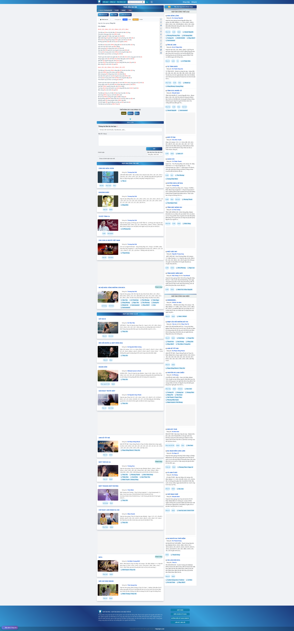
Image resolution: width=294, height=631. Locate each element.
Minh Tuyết (125, 479)
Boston (172, 289)
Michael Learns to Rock (134, 371)
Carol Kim (135, 477)
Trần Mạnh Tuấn (172, 203)
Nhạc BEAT (146, 305)
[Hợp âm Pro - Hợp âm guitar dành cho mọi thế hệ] (99, 2)
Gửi (154, 149)
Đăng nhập (186, 2)
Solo (154, 305)
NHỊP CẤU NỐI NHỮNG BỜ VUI (177, 322)
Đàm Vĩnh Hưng (148, 474)
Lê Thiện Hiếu (186, 61)
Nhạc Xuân (108, 185)
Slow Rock (110, 257)
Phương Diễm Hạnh (173, 400)
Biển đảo (102, 185)
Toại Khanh (186, 275)
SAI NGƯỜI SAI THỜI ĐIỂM (176, 538)
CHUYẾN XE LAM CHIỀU (175, 372)
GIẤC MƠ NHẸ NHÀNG (106, 581)
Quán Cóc (171, 159)
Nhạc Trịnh (168, 82)
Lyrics (129, 19)
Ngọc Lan (191, 268)
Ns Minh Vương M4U (133, 561)
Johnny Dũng (134, 479)
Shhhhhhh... (172, 300)
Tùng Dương (125, 253)
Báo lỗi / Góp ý (102, 134)
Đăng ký (194, 2)
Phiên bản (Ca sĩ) (103, 14)
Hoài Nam (181, 338)
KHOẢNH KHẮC (104, 192)
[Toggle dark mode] (151, 2)
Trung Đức (187, 344)
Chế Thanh (170, 397)
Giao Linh (189, 389)
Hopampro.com (159, 629)
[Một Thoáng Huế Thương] (108, 494)
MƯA (100, 557)
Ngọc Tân (136, 302)
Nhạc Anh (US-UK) (170, 445)
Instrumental (135, 305)
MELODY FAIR (172, 429)
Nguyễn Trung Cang (178, 254)
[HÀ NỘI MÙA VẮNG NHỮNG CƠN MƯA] (108, 297)
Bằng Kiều (125, 205)
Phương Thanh (135, 474)
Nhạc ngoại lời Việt (105, 384)
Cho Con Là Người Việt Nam (109, 240)
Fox (177, 61)
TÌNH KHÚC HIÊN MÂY (175, 273)
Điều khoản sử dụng (180, 614)
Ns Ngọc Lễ (175, 453)
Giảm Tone (160, 28)
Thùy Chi (112, 23)
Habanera (180, 388)
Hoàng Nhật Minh (172, 179)
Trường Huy (131, 466)
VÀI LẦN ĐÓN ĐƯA (173, 560)
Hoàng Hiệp (175, 185)
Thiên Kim (125, 477)
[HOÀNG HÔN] (108, 375)
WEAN (174, 302)
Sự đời (117, 10)
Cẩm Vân (125, 300)
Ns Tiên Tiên (131, 323)
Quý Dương (180, 341)
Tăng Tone (160, 22)
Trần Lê (174, 562)
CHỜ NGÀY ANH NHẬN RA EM (109, 510)
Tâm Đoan (179, 395)
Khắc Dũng (187, 223)
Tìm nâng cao (121, 2)
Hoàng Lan (180, 392)
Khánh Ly (187, 82)
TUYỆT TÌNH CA (104, 216)
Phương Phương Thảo (173, 35)
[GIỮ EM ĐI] (108, 327)
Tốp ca (124, 181)
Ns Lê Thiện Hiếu (177, 47)
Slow (172, 175)
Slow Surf (111, 336)
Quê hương (104, 305)
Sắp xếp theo (151, 152)
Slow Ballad (110, 233)
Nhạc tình (105, 574)
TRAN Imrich (105, 19)
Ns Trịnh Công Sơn (177, 69)
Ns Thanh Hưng (176, 541)
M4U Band (125, 569)
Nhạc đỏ (104, 257)
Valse (179, 82)
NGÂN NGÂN (181, 38)
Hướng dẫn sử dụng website (180, 618)
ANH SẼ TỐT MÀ (104, 438)
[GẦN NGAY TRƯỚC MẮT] (108, 399)
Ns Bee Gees (175, 431)
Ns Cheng (175, 475)
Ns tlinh (179, 302)
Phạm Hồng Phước (127, 450)
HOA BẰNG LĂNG (173, 16)
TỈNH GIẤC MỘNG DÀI (174, 207)
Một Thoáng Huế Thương (108, 486)
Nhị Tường (175, 275)
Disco (114, 185)
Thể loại (105, 2)
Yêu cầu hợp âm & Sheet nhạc (183, 7)
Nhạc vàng (168, 388)
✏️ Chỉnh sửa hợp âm (125, 14)
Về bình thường (160, 25)
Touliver (181, 580)
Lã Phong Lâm (126, 229)
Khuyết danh (176, 93)
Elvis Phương (182, 268)
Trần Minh (130, 490)
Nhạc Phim (105, 527)
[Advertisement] (130, 272)
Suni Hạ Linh (182, 510)
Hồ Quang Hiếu (187, 35)
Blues (111, 360)
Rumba (172, 267)
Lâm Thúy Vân (145, 477)
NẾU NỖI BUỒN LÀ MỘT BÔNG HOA (111, 343)
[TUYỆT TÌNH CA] (108, 225)
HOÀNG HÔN (103, 367)
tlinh (179, 316)
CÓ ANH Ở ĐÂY (172, 472)
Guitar (124, 113)
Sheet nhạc (158, 287)
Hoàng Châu (190, 392)
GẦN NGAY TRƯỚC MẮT (107, 391)
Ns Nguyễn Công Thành (134, 395)
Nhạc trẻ (105, 209)
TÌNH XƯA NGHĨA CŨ (174, 90)
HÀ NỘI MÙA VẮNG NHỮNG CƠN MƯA (112, 287)
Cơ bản (141, 19)
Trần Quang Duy (132, 585)
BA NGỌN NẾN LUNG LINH (176, 451)
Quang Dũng (179, 86)
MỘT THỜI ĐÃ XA (105, 462)
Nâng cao (135, 19)
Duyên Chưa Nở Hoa (175, 183)
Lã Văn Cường (176, 209)
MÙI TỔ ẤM (171, 137)
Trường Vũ (170, 38)
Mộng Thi (170, 395)
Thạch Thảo (178, 397)
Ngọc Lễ (190, 467)
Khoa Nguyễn (188, 289)
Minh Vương (126, 593)
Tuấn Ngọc (156, 300)
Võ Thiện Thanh (177, 161)
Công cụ (112, 2)
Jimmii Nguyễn (188, 32)
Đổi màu (160, 43)
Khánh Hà (125, 305)
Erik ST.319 (190, 510)
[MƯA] (108, 566)
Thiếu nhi (168, 467)
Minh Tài (180, 289)
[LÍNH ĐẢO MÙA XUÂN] (108, 177)
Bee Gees (190, 445)
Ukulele (130, 113)
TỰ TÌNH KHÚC (172, 66)
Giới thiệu (180, 610)
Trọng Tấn (191, 338)
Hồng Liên (190, 341)
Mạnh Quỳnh (171, 402)
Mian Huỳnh (131, 514)
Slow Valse (110, 408)
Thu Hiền (180, 344)
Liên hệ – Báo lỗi (180, 622)
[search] (147, 2)
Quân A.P (180, 153)
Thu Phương (145, 300)
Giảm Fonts (160, 40)
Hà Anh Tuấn (171, 582)
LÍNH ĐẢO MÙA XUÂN (106, 168)
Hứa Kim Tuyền (176, 139)
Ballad (123, 10)
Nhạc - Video (114, 14)
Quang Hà (156, 302)
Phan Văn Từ (185, 324)
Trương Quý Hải (108, 10)
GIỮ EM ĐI (102, 319)
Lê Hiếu (190, 580)
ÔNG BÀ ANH (171, 45)
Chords (125, 19)
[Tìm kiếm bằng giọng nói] (142, 2)
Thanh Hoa (170, 341)
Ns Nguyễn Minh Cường (134, 347)
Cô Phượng (175, 375)
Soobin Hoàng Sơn (172, 580)
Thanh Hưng (176, 554)
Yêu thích (160, 19)
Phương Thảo (183, 467)
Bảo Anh (180, 489)
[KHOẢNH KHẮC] (108, 201)
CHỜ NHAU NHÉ (172, 494)
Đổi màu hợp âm (160, 49)
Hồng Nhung (126, 302)
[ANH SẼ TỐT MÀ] (108, 446)
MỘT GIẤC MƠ (172, 251)
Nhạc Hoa (168, 106)
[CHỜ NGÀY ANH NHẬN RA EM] (108, 518)
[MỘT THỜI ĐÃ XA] (108, 471)
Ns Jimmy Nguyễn (177, 18)
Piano (137, 113)
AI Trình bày (134, 300)
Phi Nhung (179, 402)
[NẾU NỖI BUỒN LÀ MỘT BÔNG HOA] (108, 351)
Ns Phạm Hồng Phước (133, 441)
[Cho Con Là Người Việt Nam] (108, 249)
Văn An (174, 324)
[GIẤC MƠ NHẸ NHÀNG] (108, 590)
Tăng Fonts (160, 37)
